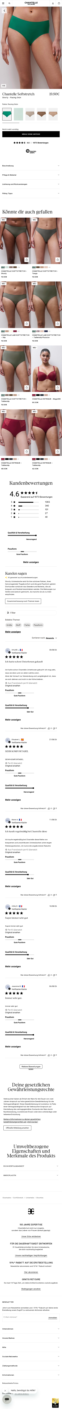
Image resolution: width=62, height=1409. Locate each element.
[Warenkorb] (59, 3)
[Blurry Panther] (38, 331)
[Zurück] (4, 10)
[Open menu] (3, 3)
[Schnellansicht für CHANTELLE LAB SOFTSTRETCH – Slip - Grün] (26, 323)
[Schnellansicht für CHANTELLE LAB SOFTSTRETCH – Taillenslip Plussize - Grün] (57, 323)
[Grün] (3, 267)
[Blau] (18, 114)
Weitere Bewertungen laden (31, 1067)
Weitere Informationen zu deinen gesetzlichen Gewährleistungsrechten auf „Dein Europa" (22, 1120)
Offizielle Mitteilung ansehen (17, 1128)
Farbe (27, 625)
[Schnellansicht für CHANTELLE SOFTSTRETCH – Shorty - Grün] (26, 259)
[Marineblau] (46, 331)
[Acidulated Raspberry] (34, 395)
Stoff (18, 625)
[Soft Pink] (46, 395)
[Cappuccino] (30, 114)
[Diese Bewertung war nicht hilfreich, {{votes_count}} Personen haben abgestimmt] (54, 728)
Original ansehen (12, 685)
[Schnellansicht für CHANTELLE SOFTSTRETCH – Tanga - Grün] (57, 259)
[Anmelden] (53, 3)
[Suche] (9, 3)
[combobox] (44, 638)
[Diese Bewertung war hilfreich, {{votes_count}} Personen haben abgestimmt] (49, 728)
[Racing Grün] (7, 114)
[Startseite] (31, 3)
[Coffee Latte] (53, 114)
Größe (9, 625)
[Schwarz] (38, 395)
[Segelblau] (42, 395)
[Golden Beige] (46, 267)
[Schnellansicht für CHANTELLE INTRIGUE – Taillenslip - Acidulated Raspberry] (26, 451)
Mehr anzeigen (31, 562)
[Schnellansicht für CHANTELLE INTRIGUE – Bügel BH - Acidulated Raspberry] (57, 387)
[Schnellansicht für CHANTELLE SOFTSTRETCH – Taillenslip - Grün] (26, 387)
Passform (38, 625)
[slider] (31, 124)
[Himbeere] (15, 331)
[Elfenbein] (11, 331)
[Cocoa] (41, 114)
